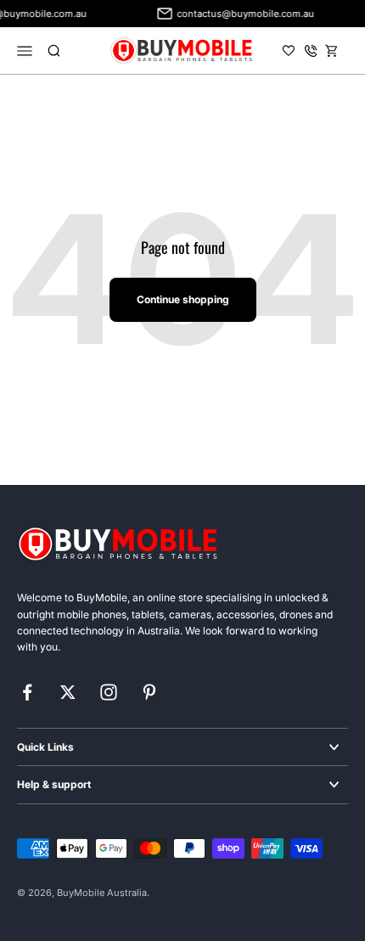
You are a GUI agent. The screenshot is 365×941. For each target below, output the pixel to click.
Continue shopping (183, 299)
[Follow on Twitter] (68, 692)
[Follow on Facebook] (27, 692)
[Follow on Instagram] (108, 692)
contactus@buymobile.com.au (242, 14)
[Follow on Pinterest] (149, 692)
